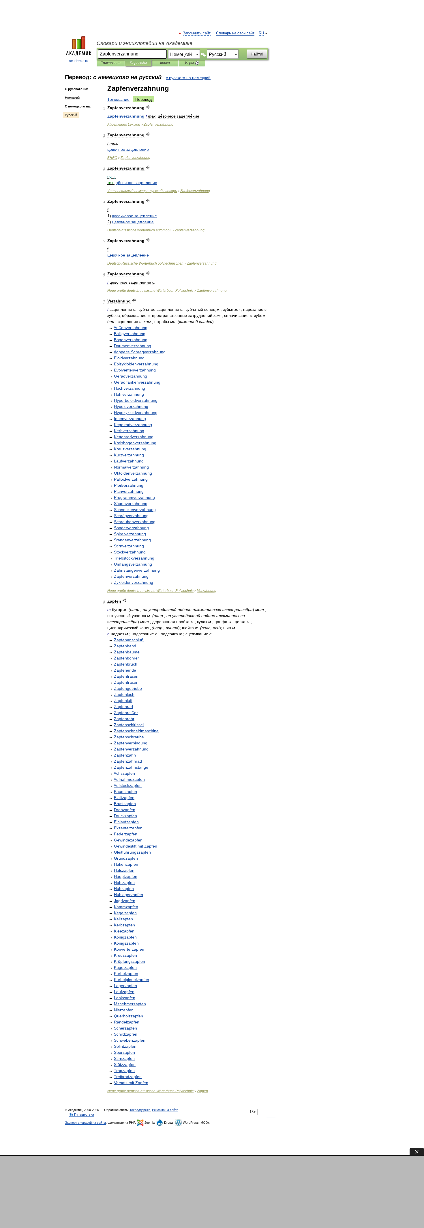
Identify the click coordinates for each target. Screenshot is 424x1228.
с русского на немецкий (188, 77)
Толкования (110, 63)
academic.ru (78, 61)
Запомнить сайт (197, 33)
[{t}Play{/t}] (148, 107)
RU (261, 33)
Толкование (118, 99)
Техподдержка (140, 1110)
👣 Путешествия (81, 1114)
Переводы (138, 63)
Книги (165, 63)
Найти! (257, 54)
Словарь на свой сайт (235, 33)
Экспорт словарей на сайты (85, 1122)
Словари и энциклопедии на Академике (144, 43)
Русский (71, 115)
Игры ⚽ (192, 63)
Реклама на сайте (165, 1110)
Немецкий (72, 97)
